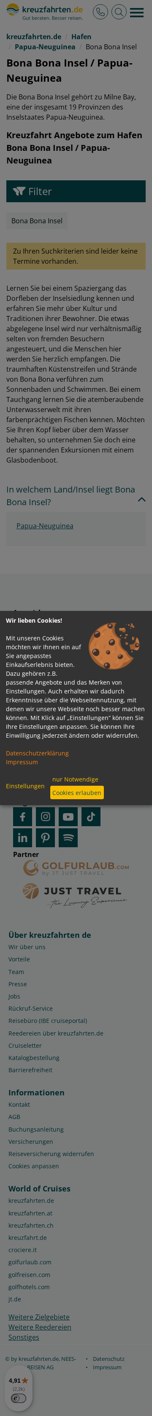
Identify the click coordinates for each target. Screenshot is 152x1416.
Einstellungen (25, 786)
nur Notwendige (75, 779)
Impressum (22, 762)
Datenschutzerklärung (37, 753)
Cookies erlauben (76, 793)
